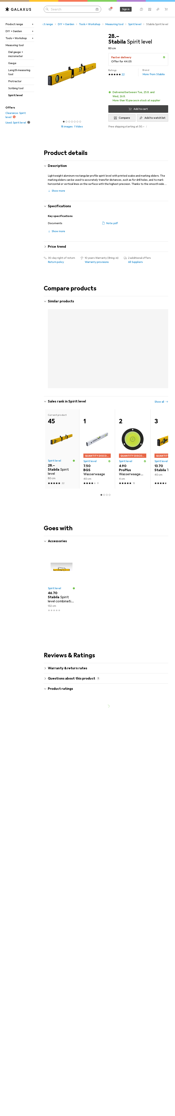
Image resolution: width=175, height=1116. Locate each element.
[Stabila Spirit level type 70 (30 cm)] (97, 351)
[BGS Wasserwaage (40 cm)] (97, 452)
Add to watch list (154, 118)
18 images (67, 126)
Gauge (12, 63)
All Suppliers (135, 262)
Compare (124, 118)
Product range (14, 24)
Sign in (126, 9)
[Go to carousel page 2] (101, 391)
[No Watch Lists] (158, 9)
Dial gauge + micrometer (15, 54)
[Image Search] (97, 9)
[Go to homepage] (18, 9)
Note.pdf (112, 223)
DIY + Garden (13, 31)
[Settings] (110, 9)
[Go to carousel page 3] (104, 391)
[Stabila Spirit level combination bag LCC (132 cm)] (61, 586)
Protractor (15, 81)
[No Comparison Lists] (149, 9)
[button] (138, 96)
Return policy (56, 262)
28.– (113, 36)
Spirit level (15, 95)
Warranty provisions (97, 262)
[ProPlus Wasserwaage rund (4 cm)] (132, 452)
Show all (52, 311)
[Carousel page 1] (98, 391)
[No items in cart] (166, 9)
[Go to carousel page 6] (112, 391)
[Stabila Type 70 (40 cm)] (132, 351)
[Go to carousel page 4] (107, 391)
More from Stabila (154, 72)
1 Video (78, 126)
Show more (58, 191)
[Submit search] (47, 9)
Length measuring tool (19, 72)
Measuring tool (14, 45)
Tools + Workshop (16, 38)
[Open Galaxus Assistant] (141, 9)
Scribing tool (15, 88)
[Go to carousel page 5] (109, 391)
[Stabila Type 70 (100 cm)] (61, 351)
